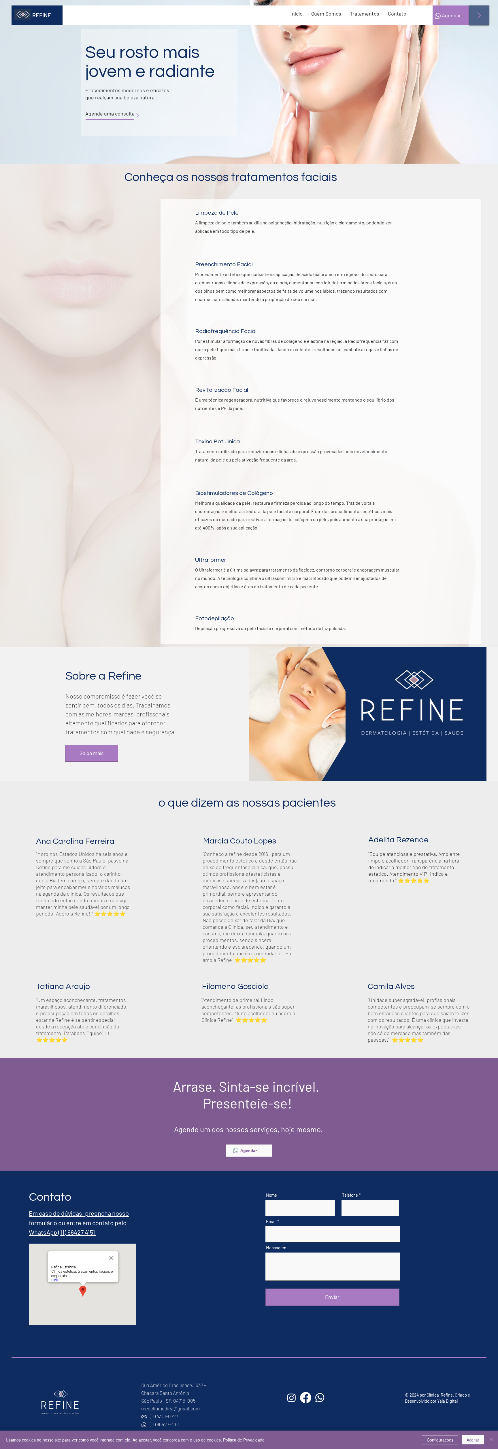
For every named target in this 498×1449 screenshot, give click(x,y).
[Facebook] (305, 1397)
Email (271, 1221)
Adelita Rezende (398, 840)
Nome (271, 1195)
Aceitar (473, 1440)
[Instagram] (291, 1397)
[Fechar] (491, 1439)
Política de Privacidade (244, 1440)
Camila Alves (391, 986)
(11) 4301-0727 (164, 1416)
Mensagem (276, 1248)
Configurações (440, 1440)
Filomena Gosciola (235, 986)
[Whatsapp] (319, 1397)
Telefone (350, 1195)
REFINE (41, 15)
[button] (365, 13)
